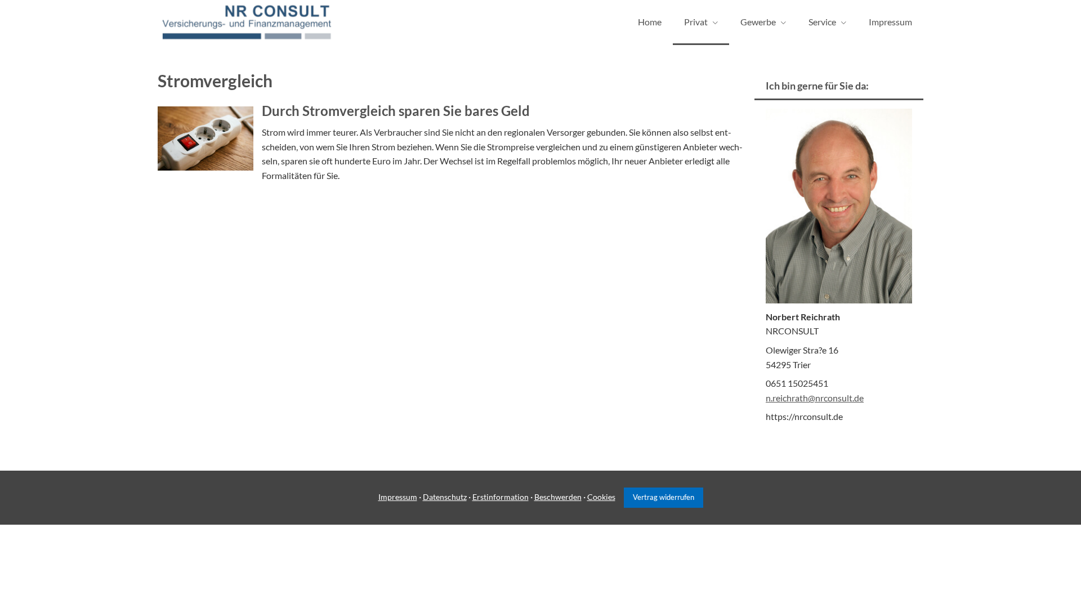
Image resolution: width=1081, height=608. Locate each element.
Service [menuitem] (822, 21)
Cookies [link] (601, 497)
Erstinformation (500, 497)
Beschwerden (558, 497)
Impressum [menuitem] (890, 21)
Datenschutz (445, 497)
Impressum (397, 497)
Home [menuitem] (650, 21)
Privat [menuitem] (696, 21)
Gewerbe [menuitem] (758, 21)
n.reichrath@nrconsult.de (815, 397)
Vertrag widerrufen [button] (663, 497)
